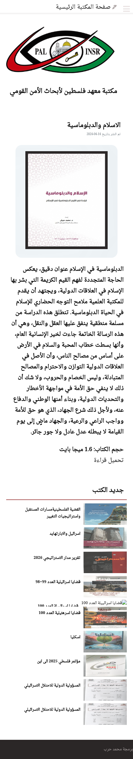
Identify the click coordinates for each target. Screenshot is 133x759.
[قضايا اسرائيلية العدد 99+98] (105, 596)
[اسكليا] (105, 651)
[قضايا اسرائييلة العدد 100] (104, 602)
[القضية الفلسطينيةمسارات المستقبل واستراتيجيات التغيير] (105, 523)
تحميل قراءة (109, 459)
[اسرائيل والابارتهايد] (105, 547)
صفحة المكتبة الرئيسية (83, 6)
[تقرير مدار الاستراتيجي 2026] (105, 571)
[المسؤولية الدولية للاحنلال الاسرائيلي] (105, 699)
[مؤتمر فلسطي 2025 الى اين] (105, 675)
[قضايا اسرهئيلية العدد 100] (105, 627)
